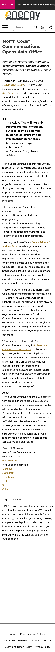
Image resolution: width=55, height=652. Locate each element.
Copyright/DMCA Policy (18, 646)
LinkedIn (7, 468)
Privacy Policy (42, 646)
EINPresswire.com (14, 84)
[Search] (35, 27)
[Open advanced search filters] (42, 27)
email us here (9, 460)
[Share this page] (51, 27)
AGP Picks (8, 4)
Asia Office (8, 93)
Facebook (8, 476)
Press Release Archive (32, 634)
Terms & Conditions (41, 640)
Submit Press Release (15, 640)
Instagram (8, 472)
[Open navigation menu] (5, 27)
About (13, 634)
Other (5, 489)
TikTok (6, 481)
